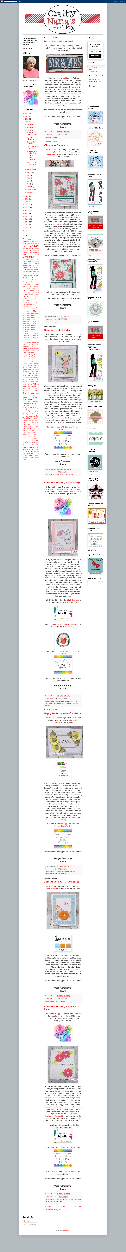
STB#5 (30, 384)
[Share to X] (62, 134)
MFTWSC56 (26, 334)
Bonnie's (56, 224)
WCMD (25, 451)
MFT (62, 873)
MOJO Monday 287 (31, 344)
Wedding (54, 137)
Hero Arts (35, 282)
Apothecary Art (27, 241)
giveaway (25, 457)
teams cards (68, 1172)
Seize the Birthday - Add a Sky (62, 482)
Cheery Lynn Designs (31, 250)
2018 (27, 207)
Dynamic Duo (27, 267)
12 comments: (49, 1196)
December (30, 124)
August (29, 172)
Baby (37, 241)
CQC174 (36, 248)
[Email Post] (55, 134)
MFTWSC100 (26, 313)
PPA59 (31, 379)
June (28, 178)
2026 (27, 113)
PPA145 (25, 379)
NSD (33, 369)
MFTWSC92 (26, 336)
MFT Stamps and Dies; (31, 303)
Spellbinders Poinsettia (31, 401)
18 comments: (49, 698)
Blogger (66, 1230)
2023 (27, 122)
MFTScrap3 (26, 309)
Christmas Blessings (56, 145)
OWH (24, 373)
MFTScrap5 (35, 309)
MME (24, 340)
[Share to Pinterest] (66, 134)
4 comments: (49, 472)
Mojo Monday (28, 353)
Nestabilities (35, 371)
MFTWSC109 (35, 317)
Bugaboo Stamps (28, 248)
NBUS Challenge (73, 600)
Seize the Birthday (66, 489)
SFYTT (37, 381)
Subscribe (95, 56)
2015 (27, 216)
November (30, 127)
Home (63, 1206)
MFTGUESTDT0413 (28, 305)
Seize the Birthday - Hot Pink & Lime (33, 164)
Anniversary (27, 239)
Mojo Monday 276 (30, 361)
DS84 (37, 265)
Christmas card (28, 259)
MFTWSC (35, 311)
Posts (27, 1221)
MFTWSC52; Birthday (31, 332)
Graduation (35, 278)
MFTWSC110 (26, 319)
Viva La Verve (33, 449)
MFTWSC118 (35, 323)
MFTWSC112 (26, 321)
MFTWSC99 (35, 338)
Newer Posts (49, 1206)
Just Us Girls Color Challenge (61, 881)
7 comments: (49, 319)
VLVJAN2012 (26, 434)
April (28, 184)
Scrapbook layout (28, 391)
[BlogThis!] (61, 134)
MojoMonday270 (27, 365)
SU (50, 137)
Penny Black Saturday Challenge (65, 624)
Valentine (25, 447)
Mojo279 (36, 363)
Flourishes (35, 273)
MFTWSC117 (26, 323)
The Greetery (59, 1201)
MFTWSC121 (35, 325)
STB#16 (25, 384)
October (29, 130)
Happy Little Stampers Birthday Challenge (65, 1147)
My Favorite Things (31, 367)
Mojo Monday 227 (30, 357)
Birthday (51, 474)
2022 (27, 196)
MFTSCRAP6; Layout (31, 307)
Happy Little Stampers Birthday (64, 474)
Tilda (37, 428)
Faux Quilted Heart (30, 271)
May (28, 181)
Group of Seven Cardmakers (64, 322)
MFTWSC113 (35, 321)
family (31, 455)
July (28, 175)
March (29, 187)
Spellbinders (28, 399)
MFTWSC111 (35, 319)
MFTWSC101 (35, 313)
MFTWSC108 (26, 317)
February (30, 189)
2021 (27, 199)
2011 (27, 228)
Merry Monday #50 (32, 350)
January (29, 192)
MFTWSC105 (26, 315)
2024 (27, 119)
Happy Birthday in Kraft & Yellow (62, 713)
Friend (25, 278)
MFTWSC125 (35, 329)
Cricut (33, 265)
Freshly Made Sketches (31, 276)
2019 (27, 204)
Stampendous (27, 403)
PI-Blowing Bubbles (33, 377)
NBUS (75, 701)
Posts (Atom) (57, 1210)
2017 (27, 210)
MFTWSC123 (35, 327)
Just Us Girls (58, 1001)
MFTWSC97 (26, 338)
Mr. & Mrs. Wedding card (58, 41)
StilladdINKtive (27, 405)
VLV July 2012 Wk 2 (29, 430)
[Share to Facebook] (64, 134)
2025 (27, 116)
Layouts (27, 294)
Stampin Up (35, 403)
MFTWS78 (26, 311)
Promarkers (31, 381)
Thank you (27, 410)
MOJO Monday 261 (33, 342)
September (30, 169)
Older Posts (77, 1206)
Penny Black (48, 703)
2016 (27, 213)
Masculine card (28, 346)
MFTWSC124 (26, 329)
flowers (37, 455)
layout (31, 457)
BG (33, 241)
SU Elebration (32, 386)
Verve (31, 447)
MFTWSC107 (35, 315)
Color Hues (58, 871)
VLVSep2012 (35, 445)
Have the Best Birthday (57, 330)
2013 (27, 222)
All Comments (30, 1224)
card (64, 78)
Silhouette (36, 397)
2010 (27, 230)
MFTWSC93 (35, 336)
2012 (27, 225)
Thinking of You (29, 428)
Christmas (52, 322)
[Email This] (59, 134)
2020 (27, 202)
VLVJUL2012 (35, 441)
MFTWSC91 (35, 334)
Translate (94, 71)
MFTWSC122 (26, 327)
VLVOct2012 (26, 443)
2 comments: (49, 134)
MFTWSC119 (26, 325)
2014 (27, 219)
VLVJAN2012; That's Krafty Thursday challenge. (31, 437)
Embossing (30, 269)
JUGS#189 (36, 286)
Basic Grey (26, 243)
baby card (30, 453)
